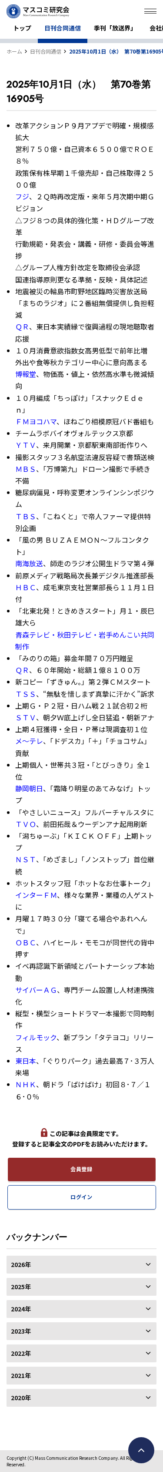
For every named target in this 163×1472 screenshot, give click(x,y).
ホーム (14, 51)
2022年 (21, 1353)
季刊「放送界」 (115, 28)
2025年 (21, 1286)
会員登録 (81, 1169)
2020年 (21, 1397)
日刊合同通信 (62, 28)
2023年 (21, 1331)
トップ (22, 28)
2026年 (21, 1264)
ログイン (81, 1197)
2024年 (21, 1308)
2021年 (21, 1375)
